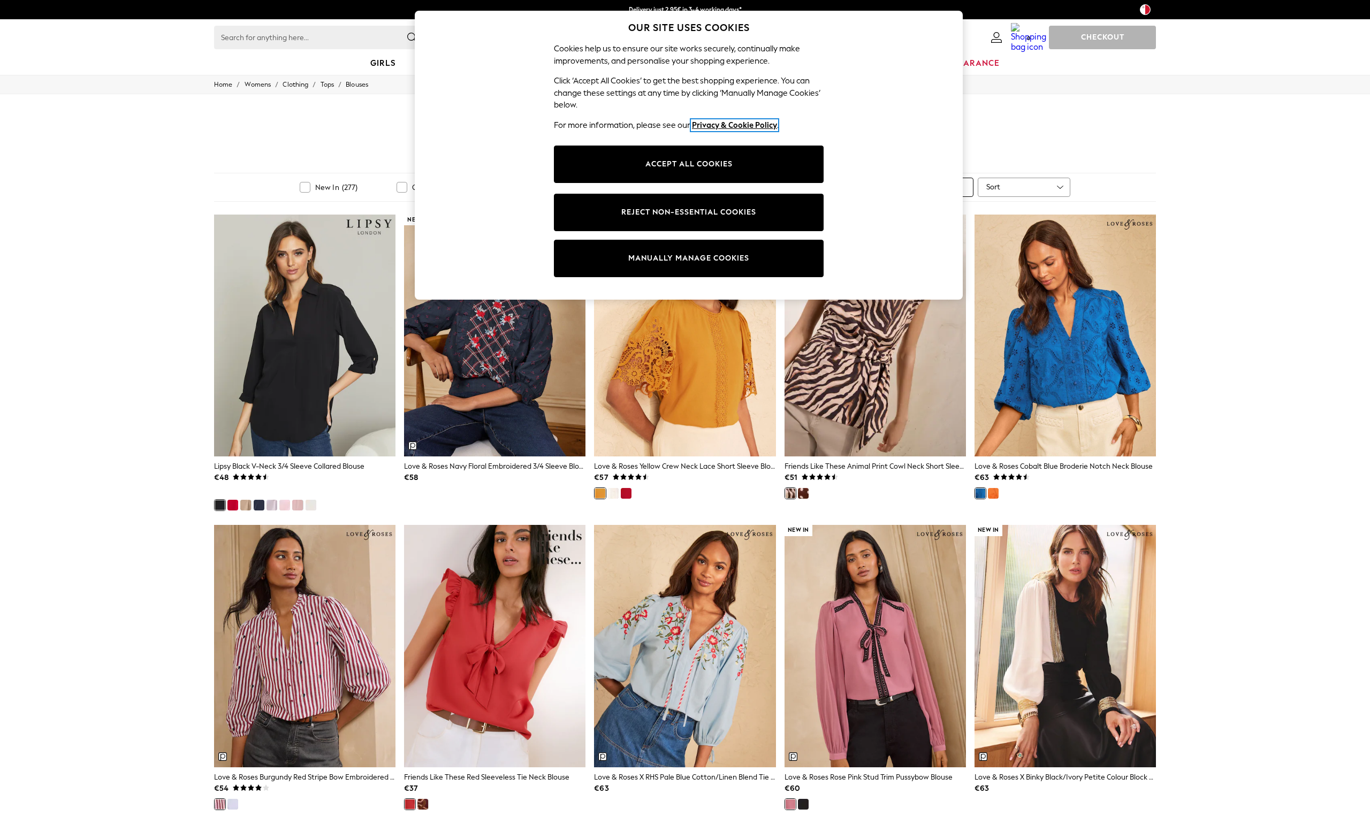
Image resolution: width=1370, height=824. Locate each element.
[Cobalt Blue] (980, 493)
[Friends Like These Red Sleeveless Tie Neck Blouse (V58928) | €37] (494, 646)
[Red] (232, 505)
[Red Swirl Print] (422, 804)
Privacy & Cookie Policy (734, 125)
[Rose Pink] (790, 804)
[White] (311, 505)
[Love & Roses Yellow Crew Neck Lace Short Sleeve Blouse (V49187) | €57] (684, 335)
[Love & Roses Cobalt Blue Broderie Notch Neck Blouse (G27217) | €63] (1065, 335)
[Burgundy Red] (220, 804)
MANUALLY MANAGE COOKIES (688, 258)
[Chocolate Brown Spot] (803, 493)
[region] (689, 155)
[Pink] (284, 505)
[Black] (220, 505)
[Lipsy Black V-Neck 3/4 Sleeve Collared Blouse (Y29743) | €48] (304, 335)
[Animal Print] (790, 493)
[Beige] (245, 505)
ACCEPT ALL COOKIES (689, 164)
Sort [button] (993, 187)
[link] (996, 37)
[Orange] (993, 493)
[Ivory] (613, 493)
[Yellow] (600, 493)
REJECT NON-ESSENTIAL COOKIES (688, 212)
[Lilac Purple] (272, 505)
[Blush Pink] (297, 505)
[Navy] (259, 505)
